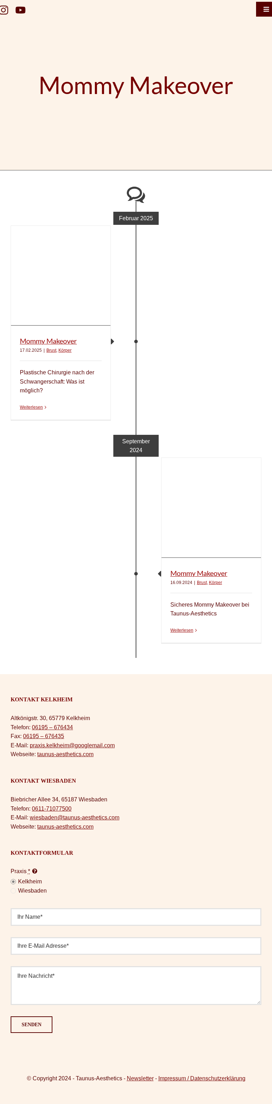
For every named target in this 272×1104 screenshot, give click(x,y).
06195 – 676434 (52, 727)
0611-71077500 (52, 809)
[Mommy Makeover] (60, 275)
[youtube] (20, 9)
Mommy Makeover (48, 341)
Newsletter (140, 1078)
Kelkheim (30, 881)
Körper (65, 350)
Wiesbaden (32, 891)
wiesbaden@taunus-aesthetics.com (74, 817)
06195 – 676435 (43, 736)
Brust (51, 350)
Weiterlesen (31, 407)
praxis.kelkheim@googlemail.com (72, 745)
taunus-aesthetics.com (65, 754)
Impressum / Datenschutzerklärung (201, 1078)
